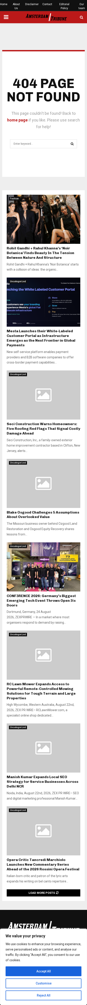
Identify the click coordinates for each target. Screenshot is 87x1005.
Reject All (43, 995)
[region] (43, 967)
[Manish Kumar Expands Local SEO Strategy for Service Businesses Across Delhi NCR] (43, 748)
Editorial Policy (64, 6)
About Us (16, 6)
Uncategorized (18, 281)
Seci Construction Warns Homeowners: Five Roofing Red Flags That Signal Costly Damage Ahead (43, 428)
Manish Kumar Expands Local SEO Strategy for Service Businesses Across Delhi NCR (42, 781)
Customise (44, 983)
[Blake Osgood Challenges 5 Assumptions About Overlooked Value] (43, 483)
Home (3, 4)
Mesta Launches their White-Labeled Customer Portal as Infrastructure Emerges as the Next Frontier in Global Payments (41, 338)
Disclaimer (32, 4)
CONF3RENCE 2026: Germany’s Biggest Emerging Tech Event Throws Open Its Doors (41, 600)
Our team (82, 6)
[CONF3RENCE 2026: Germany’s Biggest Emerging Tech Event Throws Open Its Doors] (43, 566)
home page (17, 120)
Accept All (43, 971)
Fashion (14, 198)
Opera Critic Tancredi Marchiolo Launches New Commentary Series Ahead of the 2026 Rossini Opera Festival (43, 864)
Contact (47, 4)
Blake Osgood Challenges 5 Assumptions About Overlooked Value (43, 514)
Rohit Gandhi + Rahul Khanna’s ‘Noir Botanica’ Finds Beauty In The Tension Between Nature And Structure (40, 253)
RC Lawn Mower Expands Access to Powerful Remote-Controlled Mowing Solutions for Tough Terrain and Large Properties (41, 691)
